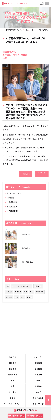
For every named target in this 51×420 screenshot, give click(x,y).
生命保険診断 (12, 202)
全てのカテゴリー (14, 193)
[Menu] (47, 3)
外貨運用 (9, 292)
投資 (16, 297)
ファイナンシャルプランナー (21, 286)
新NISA (29, 297)
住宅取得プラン (13, 211)
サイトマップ (38, 404)
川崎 (7, 286)
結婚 (22, 297)
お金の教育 (40, 292)
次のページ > (41, 173)
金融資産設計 (12, 206)
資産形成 (9, 297)
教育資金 (18, 292)
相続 (25, 292)
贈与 (31, 292)
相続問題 (10, 197)
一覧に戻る (25, 174)
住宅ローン (38, 286)
